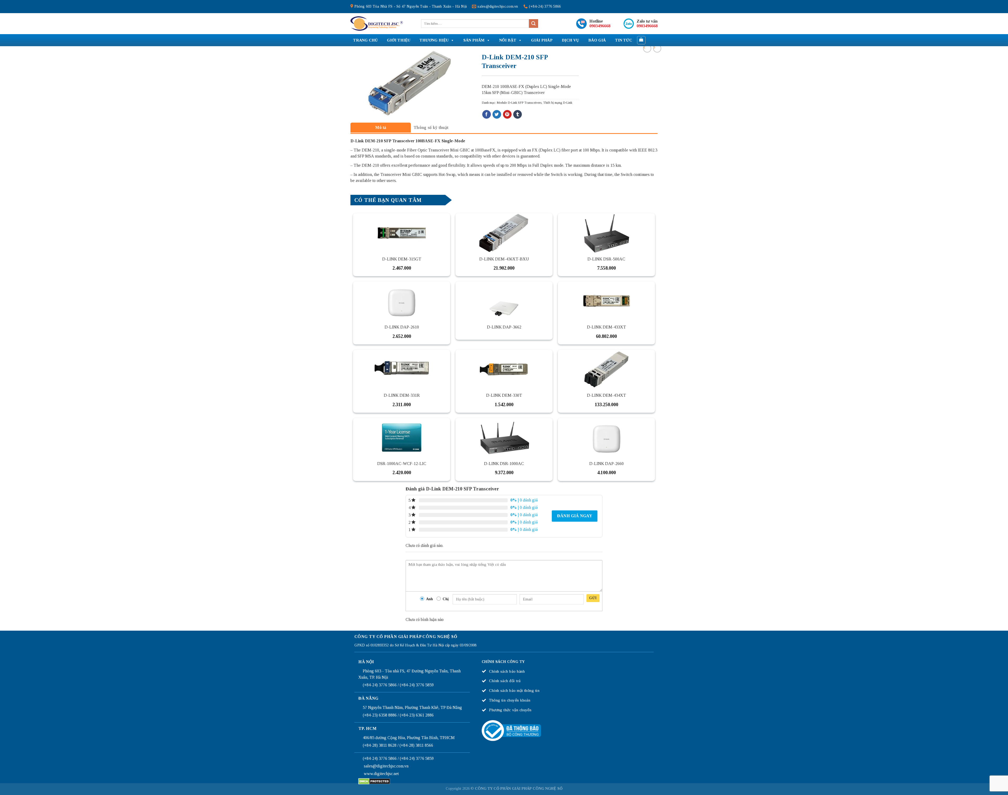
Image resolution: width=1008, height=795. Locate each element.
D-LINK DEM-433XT (606, 327)
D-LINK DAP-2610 (402, 327)
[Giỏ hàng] (641, 40)
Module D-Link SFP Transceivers (519, 102)
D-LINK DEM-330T (504, 395)
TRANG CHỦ (365, 40)
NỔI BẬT (507, 40)
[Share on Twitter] (496, 114)
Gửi (593, 598)
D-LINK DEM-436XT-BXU (504, 259)
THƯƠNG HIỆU (434, 40)
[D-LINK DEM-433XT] (606, 301)
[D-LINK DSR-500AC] (606, 233)
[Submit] (533, 23)
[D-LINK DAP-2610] (401, 301)
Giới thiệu (398, 40)
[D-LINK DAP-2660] (606, 437)
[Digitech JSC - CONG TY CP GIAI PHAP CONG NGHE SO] (376, 23)
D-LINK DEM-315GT (401, 259)
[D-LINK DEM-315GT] (401, 233)
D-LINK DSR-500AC (606, 259)
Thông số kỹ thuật (430, 127)
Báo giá (597, 40)
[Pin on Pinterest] (507, 114)
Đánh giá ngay (574, 516)
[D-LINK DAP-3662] (504, 301)
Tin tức (623, 40)
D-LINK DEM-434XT (606, 395)
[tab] (380, 127)
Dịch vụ (570, 40)
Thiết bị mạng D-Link (557, 102)
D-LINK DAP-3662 (504, 327)
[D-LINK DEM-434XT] (606, 369)
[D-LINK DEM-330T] (504, 369)
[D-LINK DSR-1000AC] (504, 437)
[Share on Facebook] (486, 114)
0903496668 (599, 26)
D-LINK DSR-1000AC (504, 463)
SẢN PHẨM (474, 40)
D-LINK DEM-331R (402, 395)
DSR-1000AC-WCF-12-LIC (401, 463)
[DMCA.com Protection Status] (374, 780)
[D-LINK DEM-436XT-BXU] (504, 233)
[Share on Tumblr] (517, 114)
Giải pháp (542, 40)
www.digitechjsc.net (381, 773)
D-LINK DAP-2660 (606, 463)
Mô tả (380, 127)
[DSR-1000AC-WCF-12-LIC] (401, 437)
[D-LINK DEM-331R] (401, 369)
